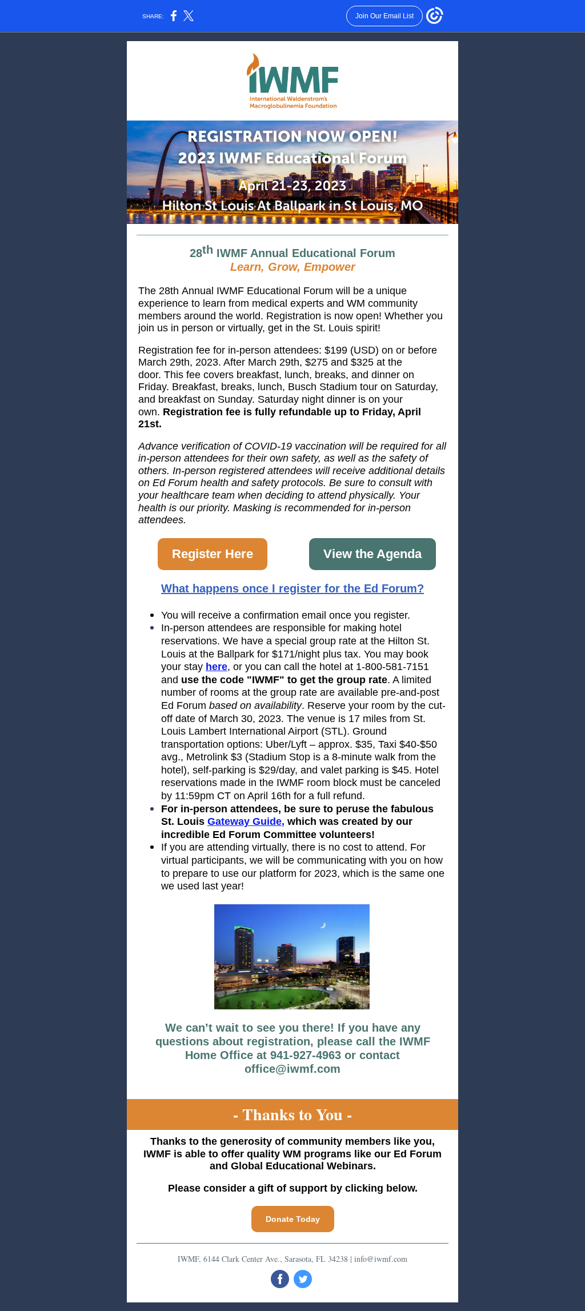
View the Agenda (372, 554)
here (216, 666)
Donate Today (293, 1219)
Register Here (212, 554)
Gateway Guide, (246, 821)
